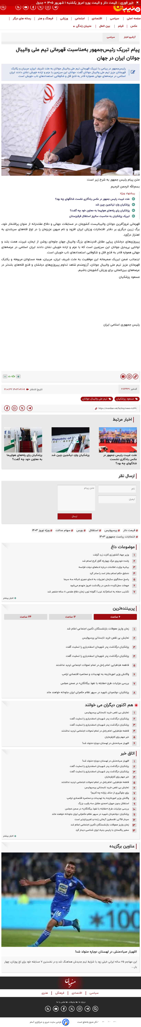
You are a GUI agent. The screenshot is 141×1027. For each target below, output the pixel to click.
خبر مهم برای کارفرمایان (117, 737)
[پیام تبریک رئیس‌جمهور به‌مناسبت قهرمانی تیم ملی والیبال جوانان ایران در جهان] (29, 408)
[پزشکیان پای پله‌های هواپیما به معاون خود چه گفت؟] (23, 439)
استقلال (93, 530)
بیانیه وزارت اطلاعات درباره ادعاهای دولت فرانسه (104, 567)
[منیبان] (120, 7)
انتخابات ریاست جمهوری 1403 (117, 537)
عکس (134, 26)
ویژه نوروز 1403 (41, 530)
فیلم (120, 26)
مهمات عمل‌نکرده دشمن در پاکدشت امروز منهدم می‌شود (99, 585)
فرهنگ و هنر (45, 18)
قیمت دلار (129, 530)
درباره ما (82, 1002)
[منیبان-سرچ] (95, 1009)
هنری (45, 993)
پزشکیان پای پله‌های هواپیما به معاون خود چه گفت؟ (100, 210)
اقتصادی (97, 18)
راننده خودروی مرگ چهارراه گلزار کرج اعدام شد (105, 561)
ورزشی (64, 18)
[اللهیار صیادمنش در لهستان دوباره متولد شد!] (70, 899)
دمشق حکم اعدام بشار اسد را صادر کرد (109, 573)
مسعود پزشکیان (125, 399)
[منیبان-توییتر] (40, 7)
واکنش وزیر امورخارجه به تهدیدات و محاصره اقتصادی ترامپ (95, 674)
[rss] (18, 7)
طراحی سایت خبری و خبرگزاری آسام (45, 1022)
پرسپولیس (111, 530)
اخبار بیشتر (8, 598)
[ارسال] (123, 376)
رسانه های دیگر (22, 18)
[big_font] (18, 376)
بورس (80, 530)
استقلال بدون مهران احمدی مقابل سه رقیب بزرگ (103, 803)
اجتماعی (80, 18)
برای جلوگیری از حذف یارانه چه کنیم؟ (110, 792)
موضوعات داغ (123, 547)
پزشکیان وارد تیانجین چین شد (112, 205)
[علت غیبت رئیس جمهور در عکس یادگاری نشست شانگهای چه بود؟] (118, 439)
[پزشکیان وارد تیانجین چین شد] (71, 439)
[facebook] (7, 408)
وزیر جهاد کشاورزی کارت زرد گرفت (111, 554)
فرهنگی (60, 993)
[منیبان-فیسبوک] (33, 7)
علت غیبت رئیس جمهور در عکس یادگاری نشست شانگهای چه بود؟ (92, 199)
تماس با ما (61, 1002)
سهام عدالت (63, 530)
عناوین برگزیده (122, 846)
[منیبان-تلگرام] (55, 7)
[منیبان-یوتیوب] (26, 7)
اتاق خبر (128, 753)
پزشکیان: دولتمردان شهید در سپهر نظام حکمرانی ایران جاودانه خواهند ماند (88, 692)
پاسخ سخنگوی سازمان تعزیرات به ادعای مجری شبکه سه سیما (96, 579)
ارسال (74, 516)
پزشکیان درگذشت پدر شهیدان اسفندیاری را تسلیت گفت (97, 647)
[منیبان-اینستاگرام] (48, 7)
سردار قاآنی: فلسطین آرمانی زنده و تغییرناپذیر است (102, 819)
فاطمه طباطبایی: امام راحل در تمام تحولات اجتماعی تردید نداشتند (92, 665)
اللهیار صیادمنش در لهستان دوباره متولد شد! (105, 743)
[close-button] (138, 3)
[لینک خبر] (135, 376)
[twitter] (22, 408)
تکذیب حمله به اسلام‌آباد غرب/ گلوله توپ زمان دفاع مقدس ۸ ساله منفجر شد (88, 591)
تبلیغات (72, 1002)
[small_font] (5, 376)
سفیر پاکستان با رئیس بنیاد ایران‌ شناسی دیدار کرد (102, 830)
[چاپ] (129, 376)
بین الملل (105, 26)
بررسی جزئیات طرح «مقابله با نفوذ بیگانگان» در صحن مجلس (95, 683)
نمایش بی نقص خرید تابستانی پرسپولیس (105, 638)
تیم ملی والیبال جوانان (94, 399)
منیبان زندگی (83, 26)
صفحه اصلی (134, 18)
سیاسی (115, 18)
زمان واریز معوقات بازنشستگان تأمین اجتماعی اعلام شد (98, 629)
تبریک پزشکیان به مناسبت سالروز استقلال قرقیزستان (99, 216)
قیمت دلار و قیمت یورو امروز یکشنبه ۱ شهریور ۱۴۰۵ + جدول (76, 3)
